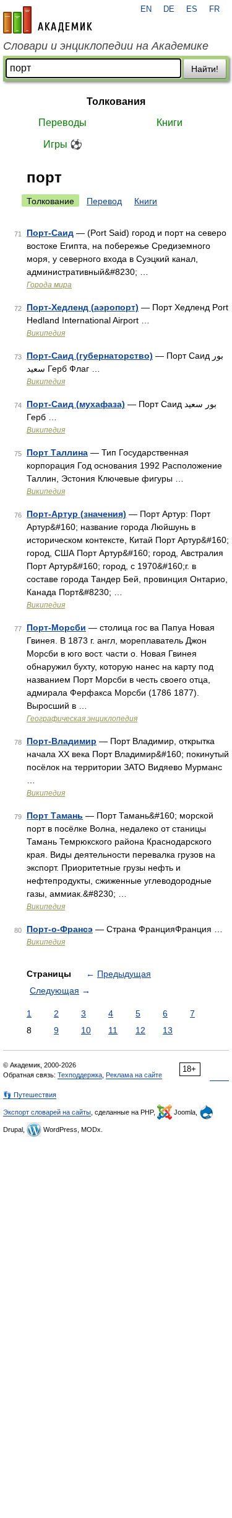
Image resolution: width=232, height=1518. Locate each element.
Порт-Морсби (56, 627)
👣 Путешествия (29, 1094)
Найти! (204, 69)
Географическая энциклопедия (82, 718)
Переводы (62, 122)
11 (113, 1030)
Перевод (104, 201)
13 (168, 1030)
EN (146, 9)
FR (214, 9)
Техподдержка (80, 1075)
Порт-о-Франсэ (60, 929)
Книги (170, 122)
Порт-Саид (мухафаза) (76, 404)
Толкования (116, 101)
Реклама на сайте (134, 1075)
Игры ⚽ (62, 144)
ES (191, 9)
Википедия (46, 333)
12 (140, 1030)
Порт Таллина (57, 452)
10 (86, 1030)
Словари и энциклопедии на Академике (105, 46)
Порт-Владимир (62, 741)
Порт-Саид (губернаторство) (90, 356)
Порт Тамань (55, 815)
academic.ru (47, 20)
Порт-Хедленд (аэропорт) (83, 307)
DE (168, 9)
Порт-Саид (50, 233)
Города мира (49, 285)
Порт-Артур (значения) (76, 514)
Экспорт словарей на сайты (47, 1112)
